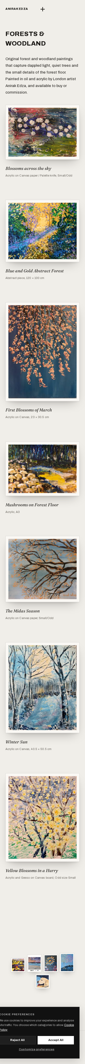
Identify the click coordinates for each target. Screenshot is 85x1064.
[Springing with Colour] (67, 962)
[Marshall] (42, 981)
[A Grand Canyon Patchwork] (18, 965)
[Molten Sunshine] (51, 963)
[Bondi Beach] (34, 963)
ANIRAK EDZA (16, 8)
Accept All (55, 1040)
